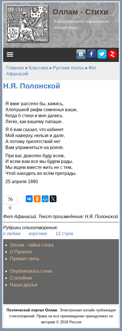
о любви (11, 233)
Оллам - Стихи (80, 11)
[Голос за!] (10, 208)
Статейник (21, 278)
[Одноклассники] (37, 198)
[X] (53, 198)
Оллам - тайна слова (32, 245)
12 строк (64, 233)
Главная (15, 67)
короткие (38, 233)
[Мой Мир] (45, 198)
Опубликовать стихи (31, 271)
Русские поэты (68, 67)
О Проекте (21, 251)
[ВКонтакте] (29, 198)
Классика (38, 67)
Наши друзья (23, 284)
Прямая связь (24, 258)
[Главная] (28, 23)
